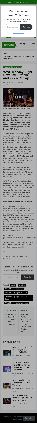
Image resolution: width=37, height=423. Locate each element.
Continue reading (18, 33)
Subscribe (26, 27)
